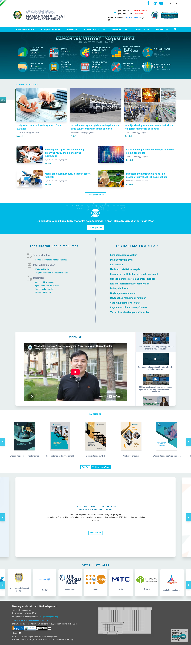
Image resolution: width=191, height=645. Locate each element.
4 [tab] (98, 560)
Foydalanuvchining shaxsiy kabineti (51, 260)
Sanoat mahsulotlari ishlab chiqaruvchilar (132, 278)
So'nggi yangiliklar (32, 133)
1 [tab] (91, 560)
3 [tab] (96, 560)
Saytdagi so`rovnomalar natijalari (128, 298)
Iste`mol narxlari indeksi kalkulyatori (130, 283)
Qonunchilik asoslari (44, 282)
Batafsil (85, 467)
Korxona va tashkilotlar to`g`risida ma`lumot (134, 274)
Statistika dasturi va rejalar (125, 302)
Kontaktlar (162, 30)
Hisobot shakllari (43, 292)
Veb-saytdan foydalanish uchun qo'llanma (30, 620)
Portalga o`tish (95, 228)
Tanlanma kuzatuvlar (44, 289)
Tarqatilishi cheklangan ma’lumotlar (129, 312)
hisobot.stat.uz (133, 17)
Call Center (138, 14)
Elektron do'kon (102, 467)
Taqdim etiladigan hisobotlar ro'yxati (51, 272)
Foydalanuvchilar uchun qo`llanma (128, 307)
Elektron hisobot (42, 269)
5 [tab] (101, 560)
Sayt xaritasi (33, 617)
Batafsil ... (20, 136)
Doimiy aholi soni (119, 288)
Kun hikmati (116, 264)
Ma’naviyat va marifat (121, 259)
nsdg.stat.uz (95, 547)
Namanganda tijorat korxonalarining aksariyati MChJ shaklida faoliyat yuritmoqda (64, 152)
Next (188, 439)
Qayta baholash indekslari (47, 285)
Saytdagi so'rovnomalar (123, 293)
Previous (2, 439)
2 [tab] (93, 560)
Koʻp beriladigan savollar (123, 255)
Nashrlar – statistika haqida (125, 269)
